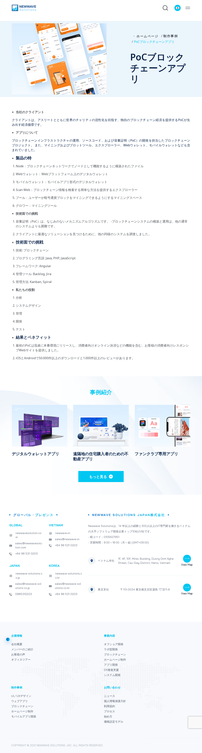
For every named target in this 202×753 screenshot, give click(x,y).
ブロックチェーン (115, 654)
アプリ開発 (111, 665)
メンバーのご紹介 (22, 649)
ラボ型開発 (111, 649)
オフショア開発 (113, 644)
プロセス (109, 711)
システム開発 (112, 675)
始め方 (108, 716)
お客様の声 (18, 654)
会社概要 (16, 644)
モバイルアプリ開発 (23, 716)
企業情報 (16, 635)
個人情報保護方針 (115, 701)
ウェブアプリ (19, 701)
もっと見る (98, 476)
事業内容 (109, 635)
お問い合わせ (112, 687)
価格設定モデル (113, 721)
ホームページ (147, 36)
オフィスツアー (21, 659)
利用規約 (109, 706)
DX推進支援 (111, 670)
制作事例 (170, 36)
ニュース (109, 696)
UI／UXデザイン (21, 696)
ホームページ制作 (115, 659)
